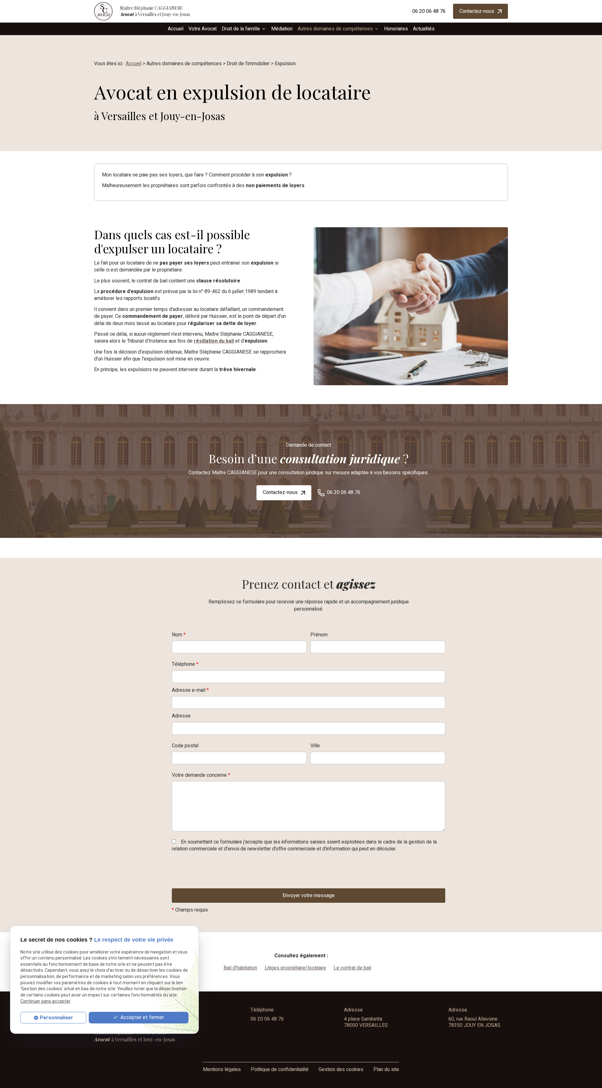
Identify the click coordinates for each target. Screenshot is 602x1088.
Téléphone (185, 664)
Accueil (175, 29)
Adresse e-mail (190, 690)
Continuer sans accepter (45, 1001)
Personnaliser (56, 1017)
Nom (179, 635)
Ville (315, 745)
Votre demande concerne (201, 775)
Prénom (319, 635)
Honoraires (396, 29)
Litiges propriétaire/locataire (295, 968)
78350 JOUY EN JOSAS (474, 1022)
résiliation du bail (214, 341)
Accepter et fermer (141, 1017)
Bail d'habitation (240, 968)
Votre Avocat (202, 29)
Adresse (181, 716)
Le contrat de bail (352, 968)
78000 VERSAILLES (366, 1022)
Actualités (424, 29)
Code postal (185, 745)
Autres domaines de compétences (335, 29)
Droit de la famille (241, 29)
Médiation (282, 29)
